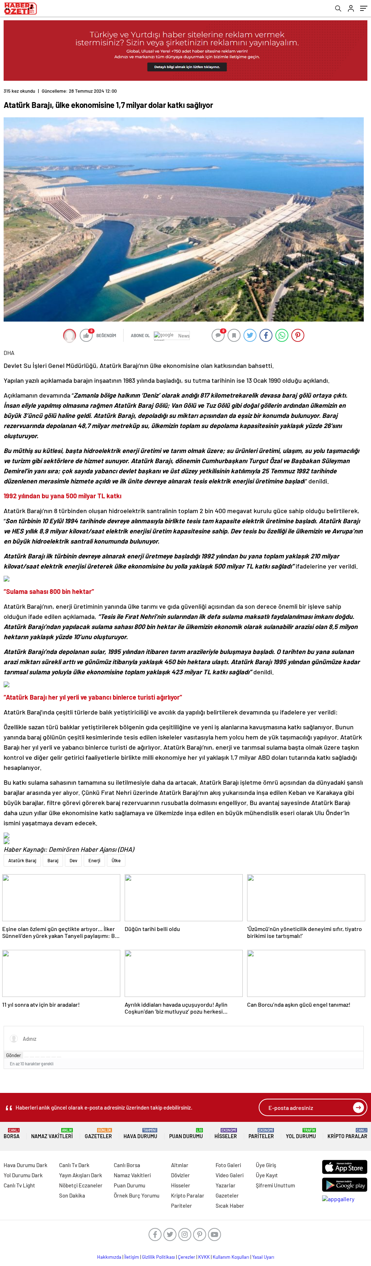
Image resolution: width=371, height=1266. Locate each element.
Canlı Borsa (127, 1165)
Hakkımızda (109, 1257)
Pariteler (261, 1133)
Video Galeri (229, 1175)
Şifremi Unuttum (275, 1185)
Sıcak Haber (230, 1205)
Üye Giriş (266, 1165)
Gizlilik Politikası (158, 1257)
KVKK (204, 1257)
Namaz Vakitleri (52, 1133)
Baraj (52, 860)
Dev (73, 860)
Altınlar (179, 1165)
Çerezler (186, 1257)
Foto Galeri (228, 1165)
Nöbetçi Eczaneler (81, 1185)
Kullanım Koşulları (231, 1257)
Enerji (94, 860)
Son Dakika (72, 1195)
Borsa (12, 1133)
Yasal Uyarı (263, 1257)
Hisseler (225, 1133)
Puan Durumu (186, 1133)
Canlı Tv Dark (74, 1165)
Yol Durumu (301, 1133)
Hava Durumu (140, 1133)
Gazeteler (98, 1133)
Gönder (13, 1055)
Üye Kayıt (267, 1175)
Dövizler (180, 1175)
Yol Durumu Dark (23, 1175)
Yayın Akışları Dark (80, 1175)
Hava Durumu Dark (25, 1165)
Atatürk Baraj (22, 860)
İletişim (131, 1257)
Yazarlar (225, 1185)
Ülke (116, 860)
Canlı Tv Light (19, 1185)
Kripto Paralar (347, 1133)
